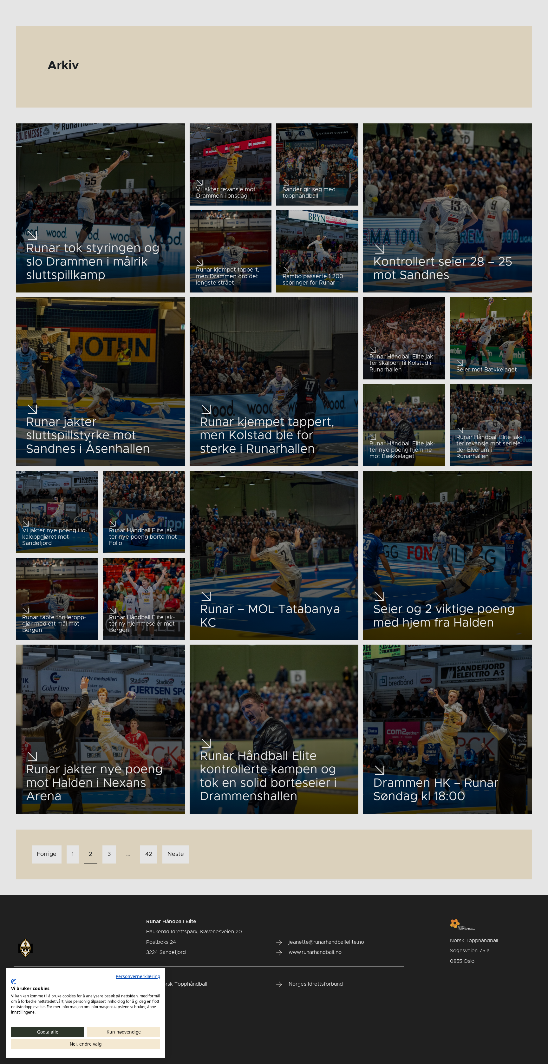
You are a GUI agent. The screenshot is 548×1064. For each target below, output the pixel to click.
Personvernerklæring (138, 976)
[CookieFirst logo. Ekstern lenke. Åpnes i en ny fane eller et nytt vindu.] (13, 981)
